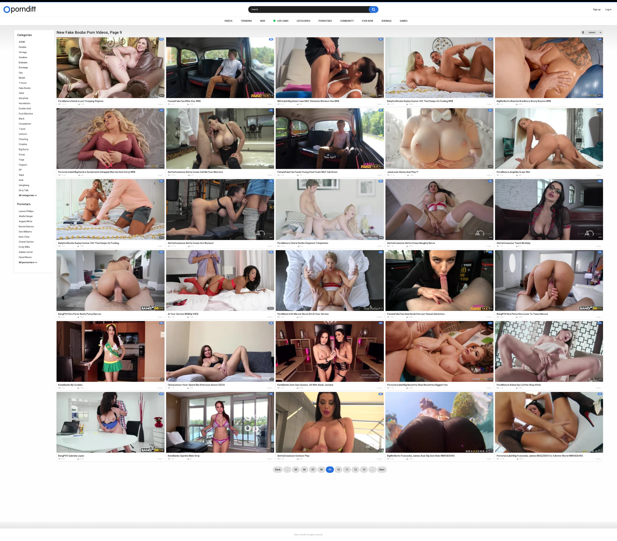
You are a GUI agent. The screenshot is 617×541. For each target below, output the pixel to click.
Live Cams (282, 21)
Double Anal (25, 108)
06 (304, 469)
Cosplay (23, 144)
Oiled (21, 93)
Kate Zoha (24, 237)
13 (364, 469)
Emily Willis (24, 247)
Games (403, 21)
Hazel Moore (25, 257)
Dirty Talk (23, 190)
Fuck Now (367, 21)
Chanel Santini (26, 242)
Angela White (25, 221)
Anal (21, 180)
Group (22, 154)
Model (22, 78)
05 (296, 469)
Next (381, 469)
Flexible (22, 47)
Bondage (23, 67)
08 (321, 469)
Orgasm (23, 165)
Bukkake (23, 62)
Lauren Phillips (26, 211)
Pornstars (325, 21)
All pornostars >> (28, 262)
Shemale (386, 21)
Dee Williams (25, 231)
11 (347, 469)
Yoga (21, 159)
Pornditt (302, 535)
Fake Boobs (25, 88)
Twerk (22, 129)
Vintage (23, 52)
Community (347, 21)
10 (338, 469)
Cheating (23, 139)
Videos (228, 21)
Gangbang (24, 185)
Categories (303, 21)
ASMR (22, 42)
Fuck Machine (26, 113)
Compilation (25, 124)
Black (21, 118)
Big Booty (24, 149)
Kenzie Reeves (26, 226)
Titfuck (23, 83)
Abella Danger (26, 216)
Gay (21, 72)
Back (277, 469)
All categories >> (28, 195)
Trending (246, 21)
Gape (21, 175)
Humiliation (24, 103)
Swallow (23, 57)
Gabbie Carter (26, 252)
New (262, 21)
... (287, 469)
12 (355, 469)
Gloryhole (23, 98)
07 (313, 469)
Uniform (23, 134)
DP (20, 169)
